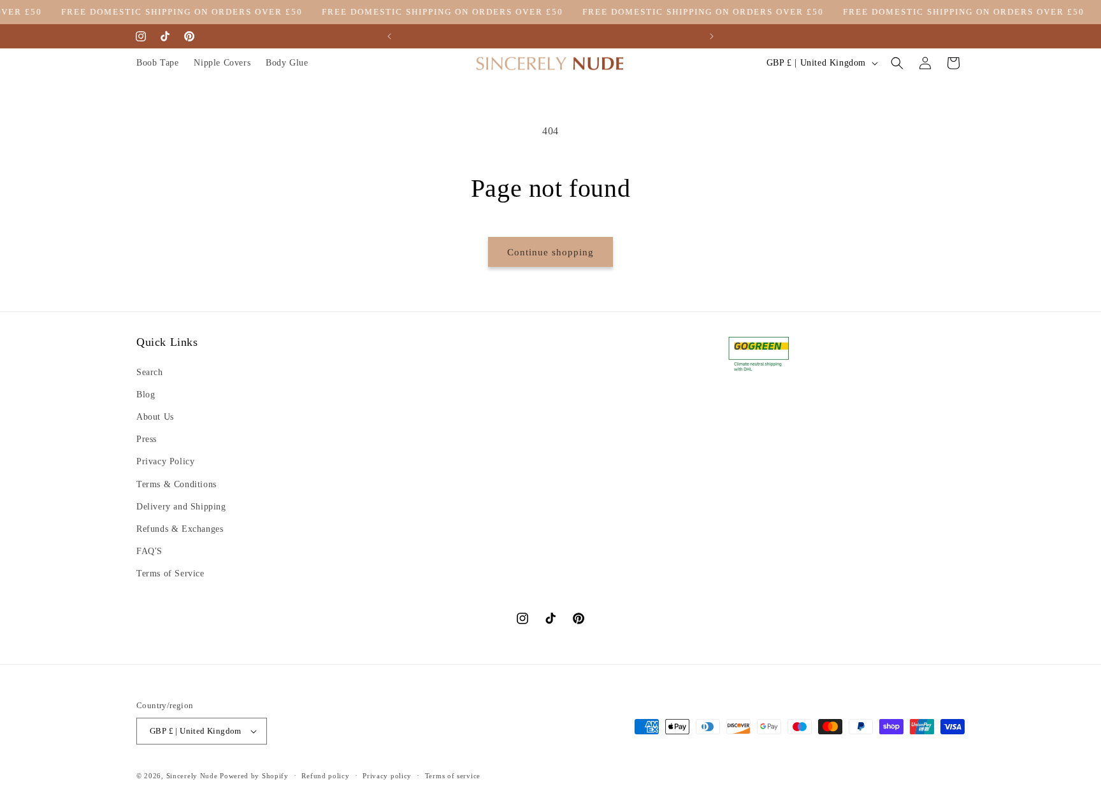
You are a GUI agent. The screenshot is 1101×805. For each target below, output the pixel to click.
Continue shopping (550, 252)
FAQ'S (149, 551)
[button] (897, 63)
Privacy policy (387, 776)
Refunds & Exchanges (179, 529)
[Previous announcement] (389, 36)
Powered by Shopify (254, 776)
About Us (155, 417)
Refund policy (325, 776)
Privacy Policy (165, 461)
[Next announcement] (712, 36)
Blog (145, 394)
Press (146, 439)
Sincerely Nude (192, 776)
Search (149, 372)
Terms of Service (170, 573)
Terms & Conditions (176, 484)
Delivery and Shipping (181, 506)
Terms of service (452, 776)
